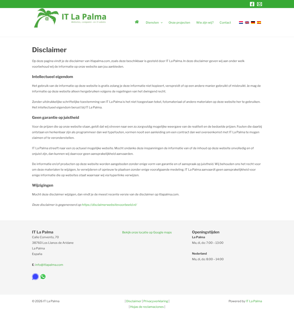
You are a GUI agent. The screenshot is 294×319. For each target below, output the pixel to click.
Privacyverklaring (155, 301)
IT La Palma (254, 301)
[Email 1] (259, 4)
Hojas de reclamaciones (147, 307)
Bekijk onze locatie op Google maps (147, 232)
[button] (161, 23)
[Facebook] (252, 4)
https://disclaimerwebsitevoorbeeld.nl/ (109, 205)
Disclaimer (134, 301)
